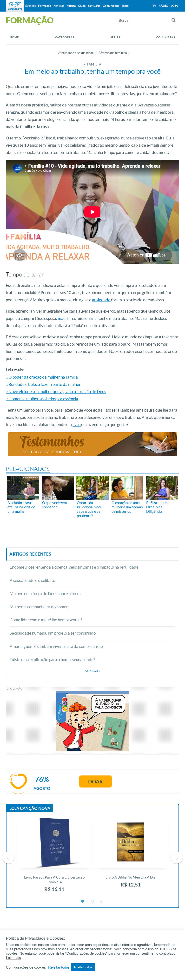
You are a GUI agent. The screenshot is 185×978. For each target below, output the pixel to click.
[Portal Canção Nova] (15, 6)
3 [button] (102, 901)
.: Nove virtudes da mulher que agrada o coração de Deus (56, 391)
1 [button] (82, 901)
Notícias (58, 5)
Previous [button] (8, 858)
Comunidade (111, 5)
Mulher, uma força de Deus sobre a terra (45, 593)
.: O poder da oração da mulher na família (42, 377)
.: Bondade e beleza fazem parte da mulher (43, 384)
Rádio (163, 5)
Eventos (30, 5)
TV (154, 5)
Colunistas (165, 37)
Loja (174, 5)
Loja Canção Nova (29, 808)
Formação (44, 5)
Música (71, 5)
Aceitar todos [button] (83, 967)
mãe (62, 318)
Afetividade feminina (113, 53)
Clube (82, 5)
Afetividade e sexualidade (76, 53)
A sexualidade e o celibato (32, 580)
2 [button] (92, 901)
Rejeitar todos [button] (59, 967)
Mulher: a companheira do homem (40, 606)
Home (14, 37)
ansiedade (101, 299)
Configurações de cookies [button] (26, 967)
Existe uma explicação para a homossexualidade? (52, 659)
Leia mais (13, 957)
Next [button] (177, 858)
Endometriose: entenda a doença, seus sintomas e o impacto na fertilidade (74, 567)
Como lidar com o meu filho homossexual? (46, 619)
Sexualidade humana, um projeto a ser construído (53, 633)
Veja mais (92, 671)
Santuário (94, 5)
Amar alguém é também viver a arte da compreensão (56, 646)
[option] (54, 857)
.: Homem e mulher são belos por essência (42, 398)
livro (77, 424)
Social (125, 5)
